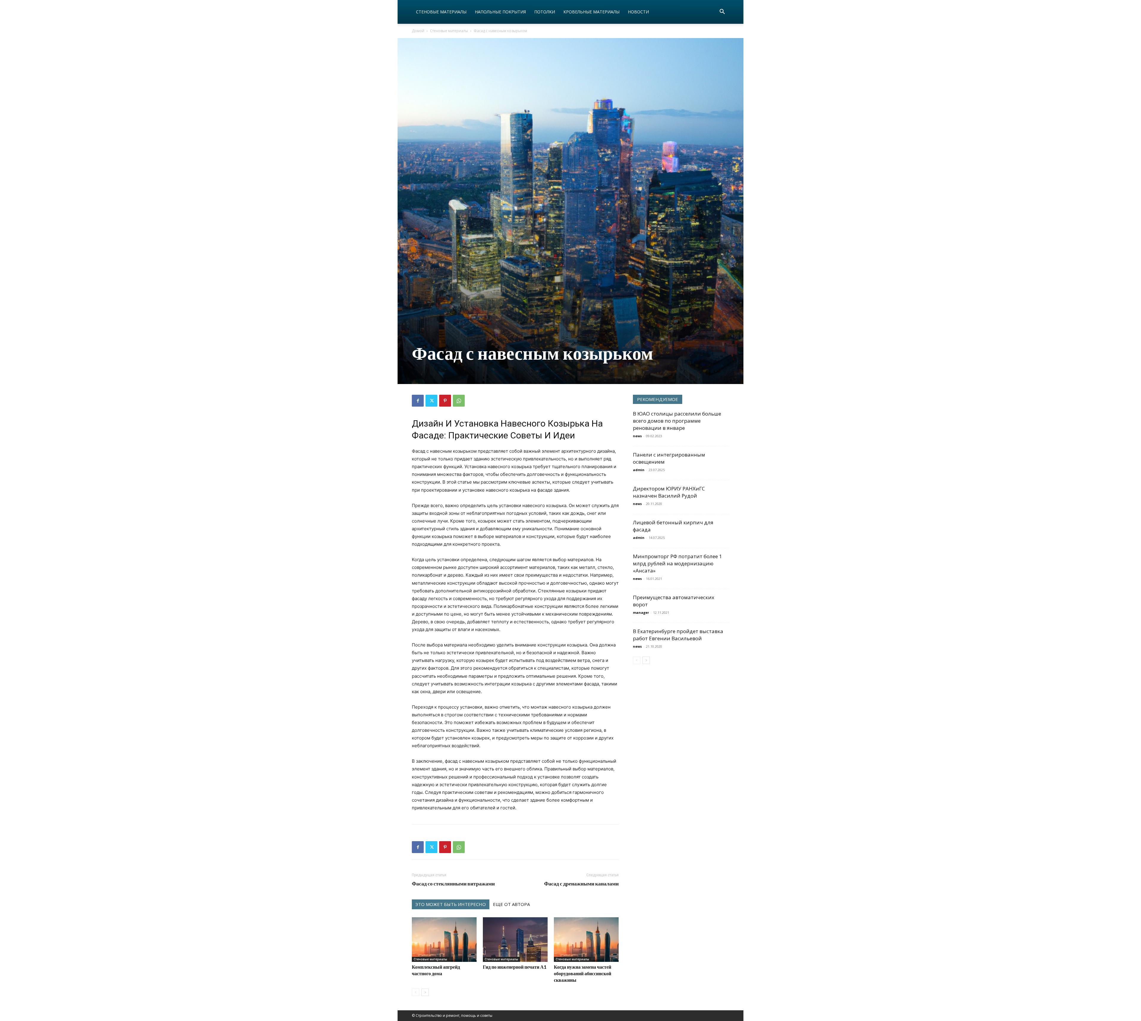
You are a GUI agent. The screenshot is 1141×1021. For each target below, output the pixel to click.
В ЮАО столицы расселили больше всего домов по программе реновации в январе (677, 420)
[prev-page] (415, 992)
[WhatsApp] (459, 401)
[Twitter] (431, 401)
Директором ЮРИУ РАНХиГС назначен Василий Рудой (669, 492)
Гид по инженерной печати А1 (514, 967)
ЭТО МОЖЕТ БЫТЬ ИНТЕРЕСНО (450, 904)
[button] (722, 12)
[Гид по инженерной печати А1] (515, 939)
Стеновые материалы (441, 12)
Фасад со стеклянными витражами (453, 883)
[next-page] (425, 992)
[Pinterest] (445, 401)
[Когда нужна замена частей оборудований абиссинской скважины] (586, 939)
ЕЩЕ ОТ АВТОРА (511, 904)
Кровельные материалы (591, 12)
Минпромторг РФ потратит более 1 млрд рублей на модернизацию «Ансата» (677, 563)
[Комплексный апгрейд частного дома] (444, 939)
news (637, 436)
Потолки (544, 12)
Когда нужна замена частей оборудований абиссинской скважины (582, 973)
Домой (418, 30)
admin (638, 470)
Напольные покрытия (500, 12)
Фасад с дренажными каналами (581, 883)
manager (641, 612)
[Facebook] (418, 401)
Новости (638, 12)
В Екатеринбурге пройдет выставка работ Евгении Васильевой (678, 635)
